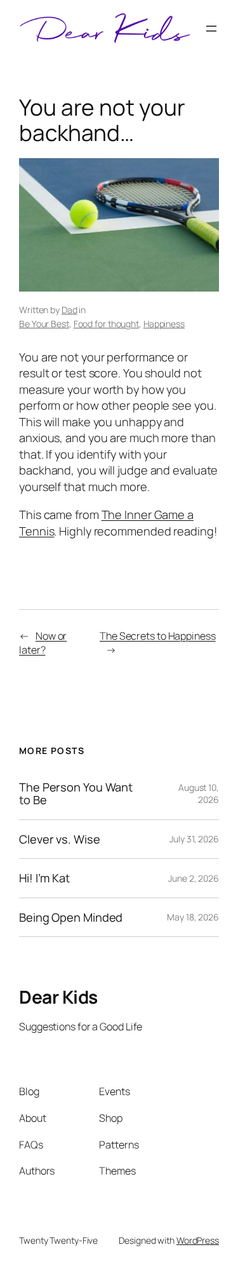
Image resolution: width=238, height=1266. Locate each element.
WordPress (197, 1240)
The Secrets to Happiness (158, 636)
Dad (69, 310)
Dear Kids (58, 997)
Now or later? (43, 643)
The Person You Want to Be (76, 794)
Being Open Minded (70, 917)
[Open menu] (211, 28)
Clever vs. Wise (59, 839)
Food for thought (106, 324)
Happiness (164, 324)
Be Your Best (44, 324)
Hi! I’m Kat (44, 878)
